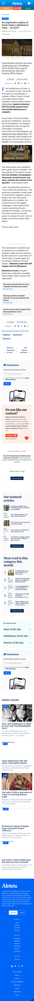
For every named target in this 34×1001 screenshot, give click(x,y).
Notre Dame (6, 338)
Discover (17, 930)
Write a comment (17, 478)
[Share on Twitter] (22, 83)
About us (17, 978)
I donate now (10, 435)
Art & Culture (5, 14)
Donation (17, 949)
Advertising (17, 951)
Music (5, 744)
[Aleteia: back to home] (17, 3)
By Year (17, 959)
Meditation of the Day (16, 636)
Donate (16, 8)
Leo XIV (6, 809)
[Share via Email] (25, 83)
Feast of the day (12, 629)
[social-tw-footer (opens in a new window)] (19, 966)
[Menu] (6, 3)
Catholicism (6, 335)
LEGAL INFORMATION (17, 982)
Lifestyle (17, 925)
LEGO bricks (7, 104)
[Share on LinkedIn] (18, 83)
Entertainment (17, 335)
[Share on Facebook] (15, 83)
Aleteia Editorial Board (25, 31)
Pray (27, 8)
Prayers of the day (13, 642)
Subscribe (6, 8)
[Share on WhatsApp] (28, 83)
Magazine (17, 943)
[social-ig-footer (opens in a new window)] (22, 966)
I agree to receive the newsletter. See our (17, 378)
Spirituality (17, 928)
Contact (17, 988)
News (17, 922)
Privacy (17, 995)
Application (17, 941)
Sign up (7, 384)
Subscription (17, 946)
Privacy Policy (17, 991)
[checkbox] (4, 378)
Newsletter (17, 938)
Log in (22, 471)
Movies (6, 706)
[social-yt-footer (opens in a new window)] (12, 966)
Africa (5, 775)
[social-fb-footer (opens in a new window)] (15, 966)
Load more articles (17, 546)
